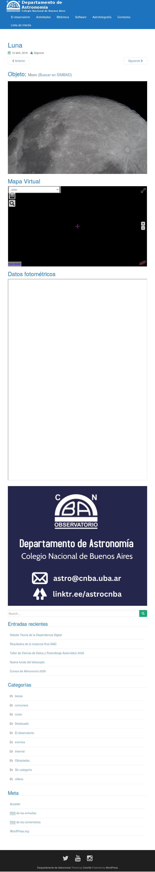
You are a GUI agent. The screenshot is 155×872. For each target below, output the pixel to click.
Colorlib (87, 867)
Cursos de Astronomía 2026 (28, 671)
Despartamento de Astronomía (54, 867)
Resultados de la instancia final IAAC (33, 644)
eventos (20, 742)
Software (80, 17)
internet (20, 751)
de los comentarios (25, 822)
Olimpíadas (22, 760)
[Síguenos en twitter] (66, 857)
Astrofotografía (101, 17)
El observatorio (20, 17)
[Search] (143, 613)
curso (18, 714)
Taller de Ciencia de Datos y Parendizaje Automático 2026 (47, 653)
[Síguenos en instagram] (89, 857)
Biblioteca (63, 17)
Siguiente (134, 61)
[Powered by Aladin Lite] (142, 263)
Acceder (15, 804)
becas (19, 696)
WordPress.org (19, 831)
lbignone (39, 53)
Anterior (19, 61)
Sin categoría (23, 770)
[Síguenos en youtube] (78, 857)
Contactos (123, 17)
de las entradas (23, 813)
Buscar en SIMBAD (55, 74)
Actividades (43, 17)
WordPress (112, 867)
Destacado (22, 723)
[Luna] (77, 127)
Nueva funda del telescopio (27, 662)
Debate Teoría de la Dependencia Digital (36, 635)
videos (19, 779)
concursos (21, 705)
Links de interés (21, 25)
